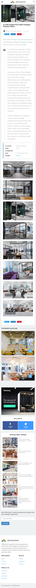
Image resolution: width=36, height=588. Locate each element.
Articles (21, 564)
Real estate (17, 31)
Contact (3, 564)
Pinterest (4, 578)
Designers (22, 561)
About (3, 558)
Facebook (4, 570)
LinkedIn (3, 573)
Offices (21, 558)
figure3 (23, 42)
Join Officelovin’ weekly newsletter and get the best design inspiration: (17, 513)
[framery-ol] (18, 401)
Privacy (3, 561)
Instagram (4, 576)
